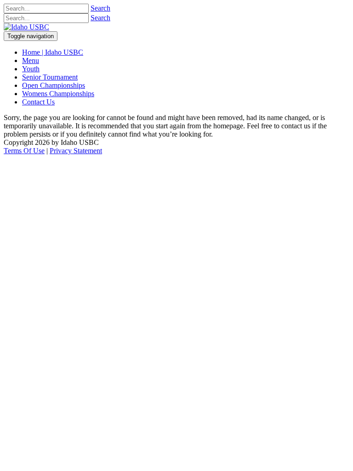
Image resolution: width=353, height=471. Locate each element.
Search (100, 8)
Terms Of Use (24, 151)
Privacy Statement (76, 151)
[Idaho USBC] (26, 27)
